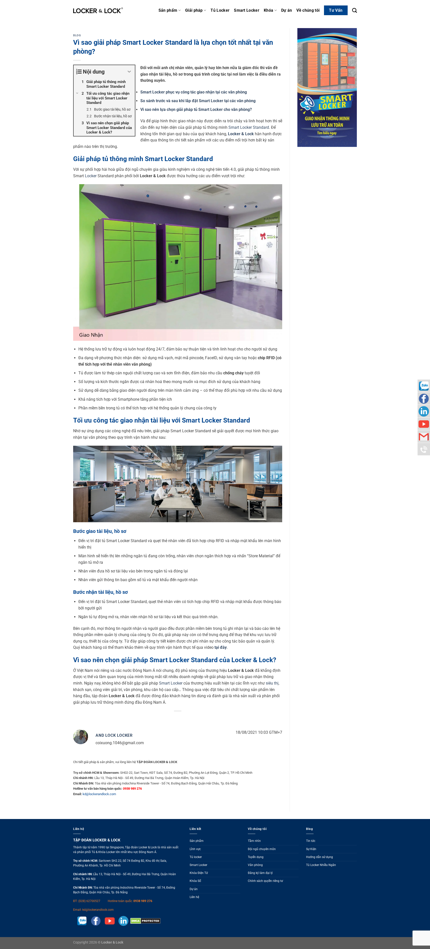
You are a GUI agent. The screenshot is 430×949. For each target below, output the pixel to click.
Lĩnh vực (195, 849)
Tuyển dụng (256, 857)
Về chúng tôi (308, 10)
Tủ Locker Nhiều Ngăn (321, 865)
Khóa (268, 10)
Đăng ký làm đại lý (260, 873)
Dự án (286, 10)
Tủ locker (196, 857)
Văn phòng (255, 865)
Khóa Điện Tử (199, 873)
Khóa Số (195, 881)
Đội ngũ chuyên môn (262, 849)
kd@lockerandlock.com (99, 794)
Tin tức (310, 841)
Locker (91, 175)
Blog (77, 35)
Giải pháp (194, 10)
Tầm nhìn (254, 841)
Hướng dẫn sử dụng (319, 857)
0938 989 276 (142, 901)
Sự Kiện (311, 849)
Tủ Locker (220, 10)
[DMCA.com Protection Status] (144, 921)
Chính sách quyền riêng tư (265, 881)
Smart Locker (246, 10)
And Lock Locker (114, 735)
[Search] (354, 10)
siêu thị (272, 683)
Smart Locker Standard (248, 127)
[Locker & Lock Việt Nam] (98, 10)
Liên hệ (194, 897)
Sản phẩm (168, 10)
